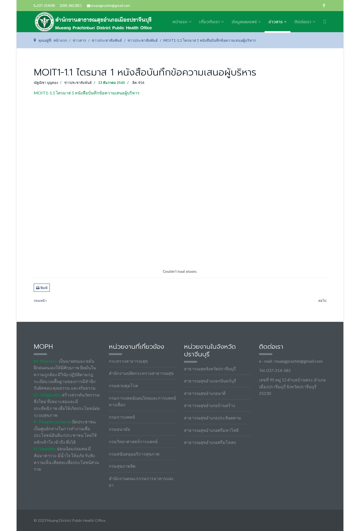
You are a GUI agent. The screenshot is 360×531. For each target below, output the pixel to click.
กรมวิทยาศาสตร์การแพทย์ (133, 441)
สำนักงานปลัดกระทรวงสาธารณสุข (141, 373)
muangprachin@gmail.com (110, 6)
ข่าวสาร (276, 22)
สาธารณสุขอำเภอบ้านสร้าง (209, 405)
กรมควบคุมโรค (123, 385)
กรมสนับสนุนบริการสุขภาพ (134, 453)
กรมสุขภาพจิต (122, 465)
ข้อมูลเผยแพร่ (244, 22)
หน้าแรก (180, 22)
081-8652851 (72, 6)
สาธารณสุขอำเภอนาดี (205, 393)
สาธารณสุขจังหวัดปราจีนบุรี (210, 368)
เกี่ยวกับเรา (209, 22)
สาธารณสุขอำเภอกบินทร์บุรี (210, 380)
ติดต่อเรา (302, 22)
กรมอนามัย (119, 429)
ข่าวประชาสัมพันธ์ (78, 82)
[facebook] (324, 5)
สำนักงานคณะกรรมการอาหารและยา (141, 482)
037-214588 (46, 6)
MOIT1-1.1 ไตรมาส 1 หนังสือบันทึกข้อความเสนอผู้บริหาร (87, 92)
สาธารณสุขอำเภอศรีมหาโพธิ (211, 430)
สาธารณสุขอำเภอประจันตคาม (212, 417)
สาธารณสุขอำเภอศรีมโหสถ (210, 442)
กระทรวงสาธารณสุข (128, 360)
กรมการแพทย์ (122, 416)
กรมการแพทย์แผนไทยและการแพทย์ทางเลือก (142, 401)
